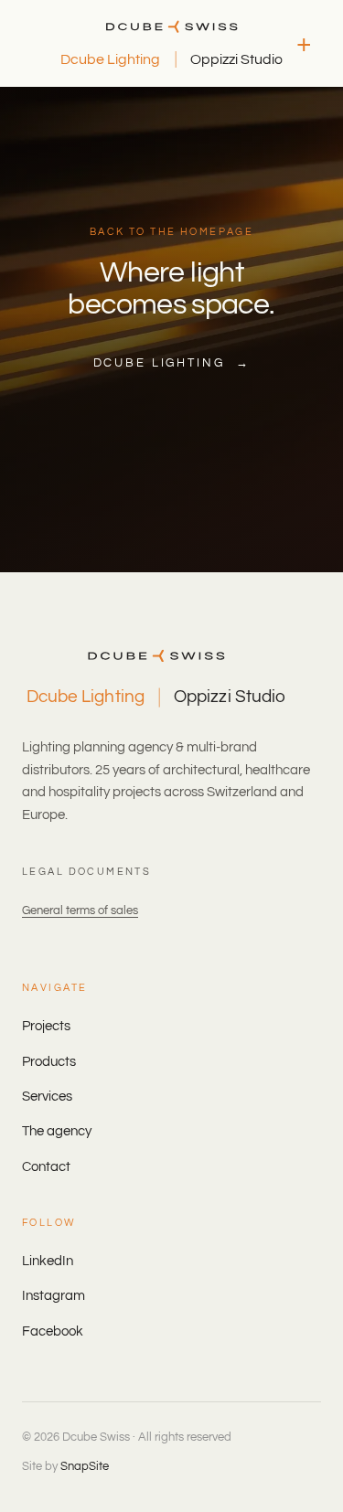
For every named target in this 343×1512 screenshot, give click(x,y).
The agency (56, 1131)
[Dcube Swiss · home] (171, 26)
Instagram (53, 1296)
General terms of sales (80, 910)
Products (49, 1062)
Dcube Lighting (110, 59)
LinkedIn (47, 1261)
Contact (46, 1167)
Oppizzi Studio (236, 59)
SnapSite (84, 1466)
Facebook (52, 1331)
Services (47, 1096)
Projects (46, 1026)
